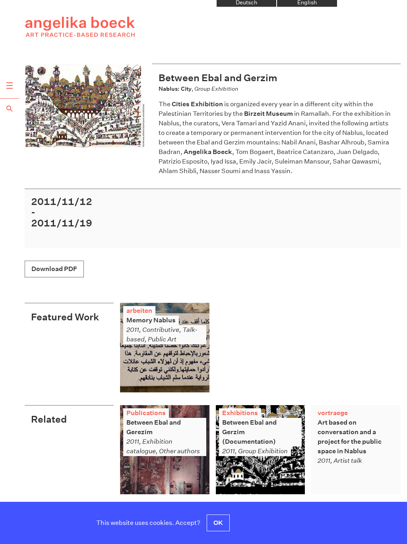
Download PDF (54, 269)
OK (218, 522)
